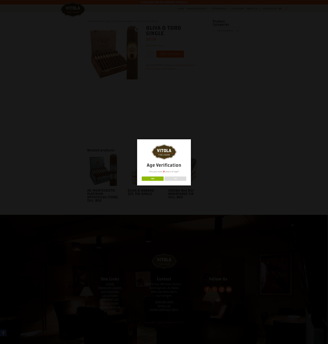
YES (152, 179)
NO (175, 179)
